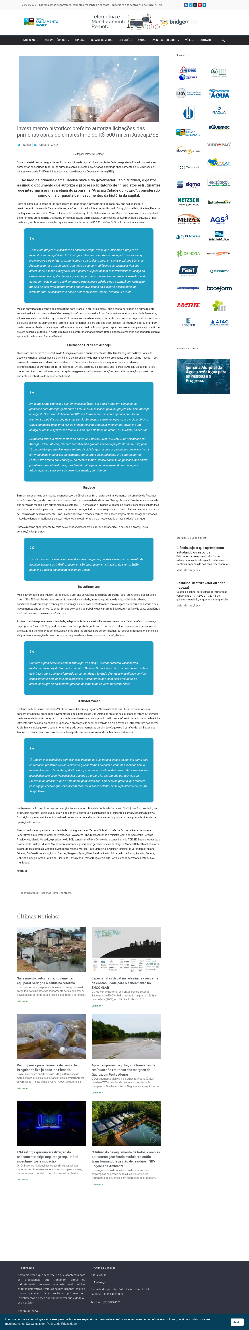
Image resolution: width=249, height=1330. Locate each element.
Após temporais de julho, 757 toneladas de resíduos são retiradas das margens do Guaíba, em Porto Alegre (123, 1069)
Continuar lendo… (29, 1311)
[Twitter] (190, 5)
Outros (27, 144)
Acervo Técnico (55, 40)
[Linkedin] (204, 5)
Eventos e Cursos (164, 40)
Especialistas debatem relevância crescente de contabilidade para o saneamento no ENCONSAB (125, 982)
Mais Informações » (188, 570)
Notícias (29, 40)
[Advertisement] (89, 1220)
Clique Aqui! (98, 1275)
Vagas (142, 40)
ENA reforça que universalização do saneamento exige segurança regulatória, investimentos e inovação (48, 1156)
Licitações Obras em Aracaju (56, 892)
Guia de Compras (102, 40)
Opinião (80, 40)
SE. (26, 870)
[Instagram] (195, 5)
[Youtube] (200, 5)
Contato (205, 40)
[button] (218, 5)
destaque (32, 892)
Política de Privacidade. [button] (62, 1323)
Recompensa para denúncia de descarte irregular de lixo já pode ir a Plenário (88, 5)
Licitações (126, 40)
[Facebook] (186, 5)
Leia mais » (22, 1001)
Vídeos (189, 40)
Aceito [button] (237, 1322)
